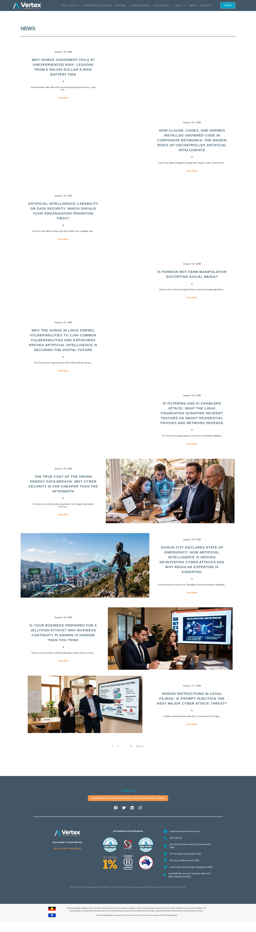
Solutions (161, 5)
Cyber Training (140, 5)
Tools (178, 5)
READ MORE (63, 98)
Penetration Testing (98, 5)
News (192, 5)
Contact (206, 5)
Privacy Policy (74, 848)
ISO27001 (120, 5)
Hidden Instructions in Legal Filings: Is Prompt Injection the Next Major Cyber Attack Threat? (192, 698)
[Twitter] (124, 807)
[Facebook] (116, 807)
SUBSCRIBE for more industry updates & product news (128, 798)
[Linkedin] (132, 807)
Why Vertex (69, 5)
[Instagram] (140, 807)
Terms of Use (59, 848)
